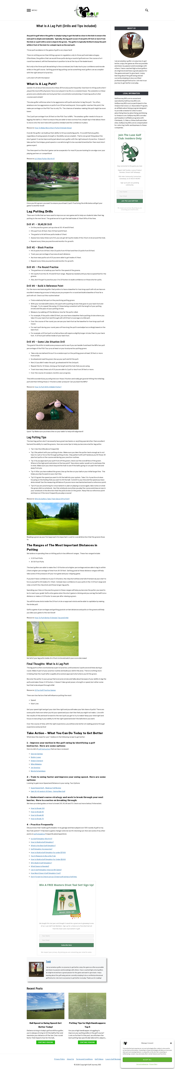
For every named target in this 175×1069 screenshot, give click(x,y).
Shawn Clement (37, 761)
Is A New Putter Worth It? (44, 159)
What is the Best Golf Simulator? (43, 846)
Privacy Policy (153, 1064)
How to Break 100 (38, 808)
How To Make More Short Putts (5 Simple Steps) (53, 128)
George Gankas (37, 754)
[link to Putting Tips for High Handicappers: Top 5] (87, 1006)
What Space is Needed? (40, 866)
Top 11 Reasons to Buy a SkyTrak (43, 856)
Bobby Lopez (36, 757)
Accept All (147, 1060)
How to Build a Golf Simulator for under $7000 (48, 853)
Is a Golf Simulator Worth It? (41, 839)
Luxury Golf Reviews (113, 1059)
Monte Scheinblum (38, 771)
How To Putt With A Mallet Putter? (48, 387)
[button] (171, 1043)
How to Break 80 (37, 815)
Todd (48, 961)
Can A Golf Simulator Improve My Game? (46, 870)
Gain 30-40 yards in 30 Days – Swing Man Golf (48, 791)
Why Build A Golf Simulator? (41, 863)
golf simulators (39, 834)
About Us (70, 1059)
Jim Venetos (35, 768)
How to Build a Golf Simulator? (42, 842)
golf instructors (44, 749)
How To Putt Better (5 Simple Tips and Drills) (51, 618)
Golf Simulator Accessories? (41, 849)
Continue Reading (45, 1042)
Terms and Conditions (84, 1059)
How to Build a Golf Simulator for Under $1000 (48, 859)
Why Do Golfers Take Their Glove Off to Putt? (52, 499)
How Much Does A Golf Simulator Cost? (46, 873)
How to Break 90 (37, 812)
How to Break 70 (37, 819)
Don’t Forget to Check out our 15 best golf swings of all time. (54, 877)
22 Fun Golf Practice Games (45, 690)
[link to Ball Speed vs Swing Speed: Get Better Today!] (45, 1006)
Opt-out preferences (142, 1064)
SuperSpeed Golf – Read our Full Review (46, 788)
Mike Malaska (36, 764)
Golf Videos (99, 1059)
